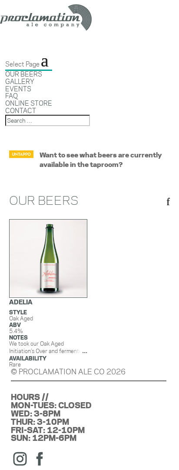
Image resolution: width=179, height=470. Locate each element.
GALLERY (19, 81)
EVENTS (18, 88)
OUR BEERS (23, 74)
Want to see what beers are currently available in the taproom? (101, 160)
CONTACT (20, 110)
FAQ (11, 95)
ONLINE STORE (28, 103)
